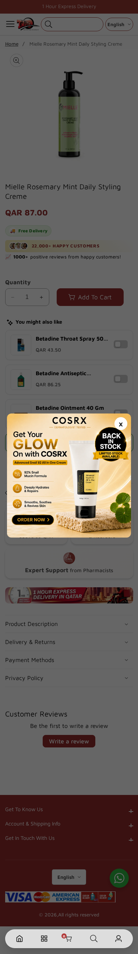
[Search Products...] (93, 939)
